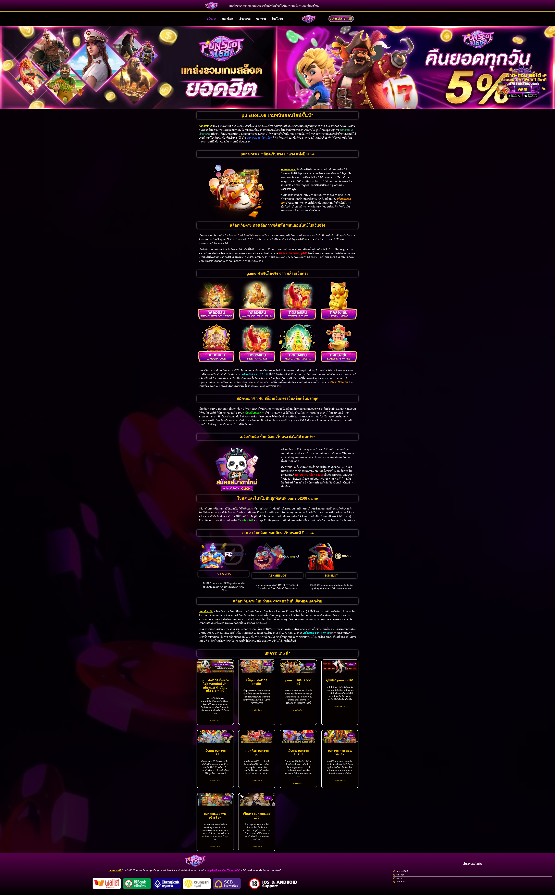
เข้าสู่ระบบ (244, 18)
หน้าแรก (212, 18)
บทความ (261, 18)
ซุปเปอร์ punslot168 (340, 680)
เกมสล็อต (227, 18)
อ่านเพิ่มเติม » (215, 720)
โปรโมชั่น (277, 18)
